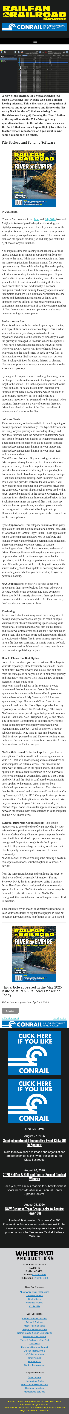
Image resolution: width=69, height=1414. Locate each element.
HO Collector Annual (34, 1354)
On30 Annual (34, 1358)
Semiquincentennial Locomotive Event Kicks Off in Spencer (34, 1142)
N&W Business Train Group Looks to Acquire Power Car (34, 1211)
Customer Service (34, 1295)
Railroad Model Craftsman (34, 1318)
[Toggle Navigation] (34, 41)
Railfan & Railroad (34, 1322)
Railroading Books (35, 1381)
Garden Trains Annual (34, 1365)
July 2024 (50, 219)
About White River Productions (34, 1292)
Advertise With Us (34, 1303)
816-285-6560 (41, 1278)
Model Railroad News (34, 1326)
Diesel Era (35, 1343)
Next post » (59, 1018)
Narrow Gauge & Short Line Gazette (34, 1333)
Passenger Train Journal (34, 1336)
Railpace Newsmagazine (34, 1329)
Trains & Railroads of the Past (34, 1340)
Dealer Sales (34, 1299)
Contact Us (34, 1306)
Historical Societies (34, 1388)
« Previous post (10, 1018)
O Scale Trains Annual (34, 1351)
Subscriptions (34, 1377)
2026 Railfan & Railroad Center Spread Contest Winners (34, 1176)
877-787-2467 (39, 1274)
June (36, 219)
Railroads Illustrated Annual (34, 1347)
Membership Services (34, 1392)
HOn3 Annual (34, 1361)
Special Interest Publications (34, 1384)
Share (10, 1010)
